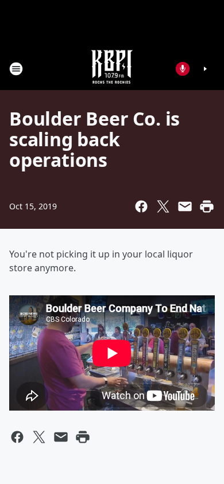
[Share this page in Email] (185, 206)
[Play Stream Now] (205, 69)
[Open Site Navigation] (16, 69)
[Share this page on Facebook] (141, 206)
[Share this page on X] (163, 206)
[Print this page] (207, 206)
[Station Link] (112, 68)
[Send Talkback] (183, 69)
